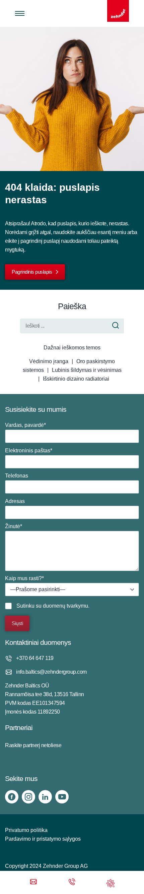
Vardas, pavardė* (25, 425)
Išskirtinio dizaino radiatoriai (76, 379)
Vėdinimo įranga (48, 361)
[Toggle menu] (19, 13)
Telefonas (16, 476)
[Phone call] (72, 882)
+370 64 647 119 (35, 658)
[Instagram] (28, 796)
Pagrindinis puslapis (32, 272)
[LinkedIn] (45, 796)
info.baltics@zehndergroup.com (51, 672)
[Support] (110, 882)
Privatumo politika (26, 830)
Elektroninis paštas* (28, 450)
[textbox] (72, 589)
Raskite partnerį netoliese (33, 745)
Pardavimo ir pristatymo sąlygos (43, 839)
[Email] (33, 882)
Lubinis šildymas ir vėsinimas (87, 370)
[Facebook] (11, 796)
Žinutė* (13, 526)
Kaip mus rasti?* (35, 583)
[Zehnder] (118, 11)
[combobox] (72, 589)
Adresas (15, 501)
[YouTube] (62, 796)
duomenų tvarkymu (65, 606)
